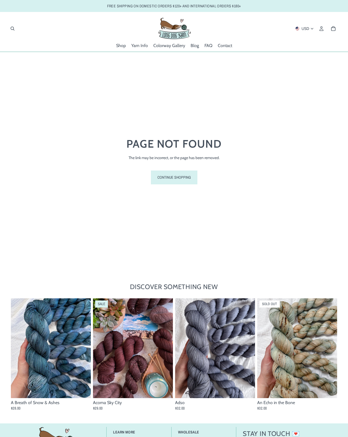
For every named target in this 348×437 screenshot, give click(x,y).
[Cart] (333, 29)
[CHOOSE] (82, 390)
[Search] (12, 29)
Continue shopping (174, 177)
